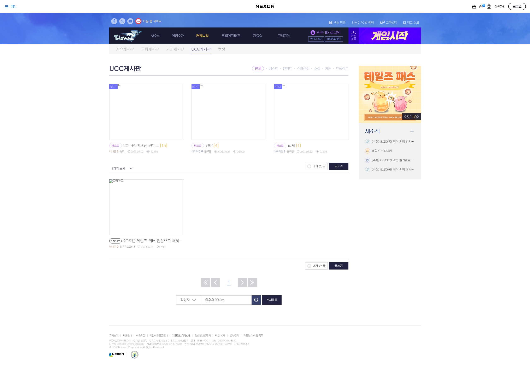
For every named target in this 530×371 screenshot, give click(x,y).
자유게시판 (125, 49)
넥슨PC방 (220, 335)
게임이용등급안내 (159, 335)
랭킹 (221, 49)
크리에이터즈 (231, 36)
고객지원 (284, 36)
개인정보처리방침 (181, 335)
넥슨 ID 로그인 (329, 33)
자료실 (257, 36)
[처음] (205, 282)
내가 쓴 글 (319, 166)
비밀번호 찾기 (333, 38)
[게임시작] (384, 35)
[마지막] (252, 282)
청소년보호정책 (203, 335)
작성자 (185, 300)
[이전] (215, 282)
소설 (317, 69)
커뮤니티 (202, 36)
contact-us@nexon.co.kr (130, 344)
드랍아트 (342, 69)
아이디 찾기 (316, 38)
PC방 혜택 (367, 22)
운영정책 (234, 335)
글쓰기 (339, 166)
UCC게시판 (201, 49)
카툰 (328, 69)
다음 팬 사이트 (152, 21)
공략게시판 (150, 49)
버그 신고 (413, 22)
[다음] (242, 282)
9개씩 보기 (118, 168)
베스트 (273, 69)
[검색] (256, 300)
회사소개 (113, 335)
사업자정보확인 (241, 344)
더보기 (411, 131)
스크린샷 (303, 69)
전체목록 (271, 300)
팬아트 (287, 69)
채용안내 (127, 335)
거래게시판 (175, 49)
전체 (258, 69)
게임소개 (178, 36)
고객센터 (391, 22)
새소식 (155, 36)
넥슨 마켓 (340, 22)
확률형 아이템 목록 (253, 335)
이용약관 (140, 335)
